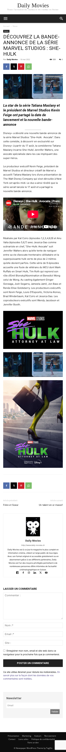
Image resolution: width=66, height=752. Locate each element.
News (15, 26)
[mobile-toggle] (5, 18)
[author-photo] (33, 536)
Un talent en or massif (51, 505)
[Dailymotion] (19, 573)
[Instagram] (30, 573)
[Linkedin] (36, 573)
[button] (61, 18)
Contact (11, 739)
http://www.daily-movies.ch (33, 545)
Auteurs (37, 736)
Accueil (6, 26)
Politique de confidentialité (43, 739)
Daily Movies (12, 59)
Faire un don (33, 742)
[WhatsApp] (28, 66)
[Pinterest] (21, 66)
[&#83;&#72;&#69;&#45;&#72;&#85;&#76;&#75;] (33, 330)
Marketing (26, 736)
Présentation (13, 736)
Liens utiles (23, 739)
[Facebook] (6, 66)
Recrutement (50, 736)
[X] (14, 66)
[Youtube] (47, 573)
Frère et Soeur (10, 505)
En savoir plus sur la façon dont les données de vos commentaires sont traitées (31, 675)
